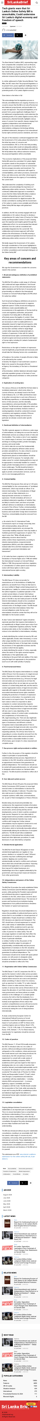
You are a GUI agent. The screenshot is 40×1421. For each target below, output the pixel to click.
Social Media (16, 1174)
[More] (25, 35)
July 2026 (6, 1198)
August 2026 (7, 1195)
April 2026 (6, 1207)
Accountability (12, 1168)
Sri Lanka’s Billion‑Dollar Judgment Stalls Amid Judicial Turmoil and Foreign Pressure (25, 1261)
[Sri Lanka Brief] (4, 30)
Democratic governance (25, 1168)
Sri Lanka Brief (11, 30)
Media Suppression (24, 1171)
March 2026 (7, 1210)
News (4, 23)
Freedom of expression (9, 1171)
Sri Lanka (25, 1174)
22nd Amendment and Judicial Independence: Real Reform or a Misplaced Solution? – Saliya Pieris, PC (25, 1236)
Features (16, 1231)
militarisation (6, 1174)
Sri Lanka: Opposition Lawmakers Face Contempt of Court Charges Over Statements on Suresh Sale (25, 1249)
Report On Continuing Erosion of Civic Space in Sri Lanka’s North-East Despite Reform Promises (26, 1224)
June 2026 (6, 1201)
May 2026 (6, 1204)
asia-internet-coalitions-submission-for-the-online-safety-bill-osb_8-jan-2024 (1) (19, 1156)
